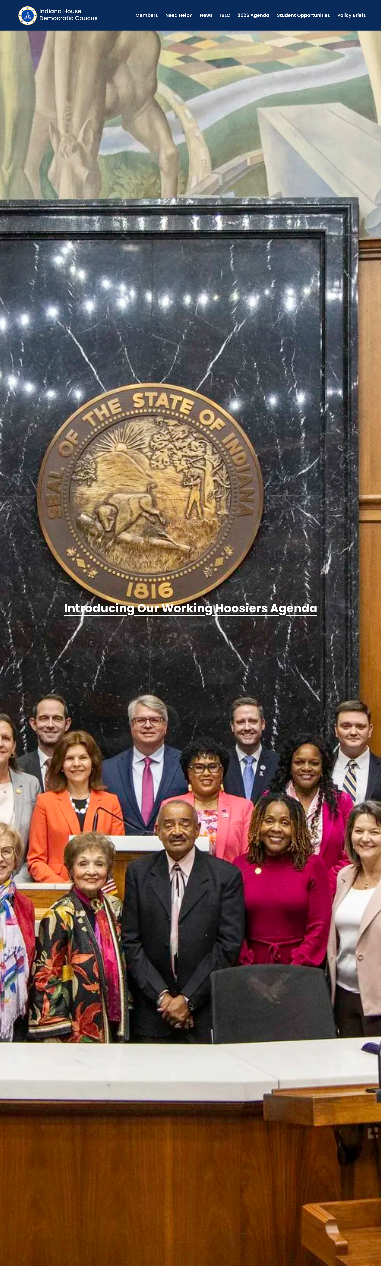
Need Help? (178, 15)
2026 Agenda (253, 15)
